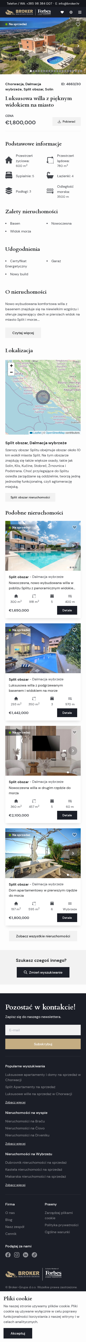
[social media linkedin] (25, 1254)
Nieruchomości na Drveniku (27, 1135)
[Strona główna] (28, 12)
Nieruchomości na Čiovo (25, 1128)
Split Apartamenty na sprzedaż (30, 1087)
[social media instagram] (16, 1254)
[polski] (71, 12)
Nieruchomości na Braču (25, 1121)
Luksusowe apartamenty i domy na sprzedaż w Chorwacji (43, 1077)
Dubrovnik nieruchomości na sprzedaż (36, 1162)
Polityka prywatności (62, 1225)
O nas (10, 1213)
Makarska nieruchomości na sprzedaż (35, 1176)
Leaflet (36, 432)
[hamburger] (79, 12)
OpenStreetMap (55, 432)
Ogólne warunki (57, 1232)
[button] (43, 397)
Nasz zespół (14, 1227)
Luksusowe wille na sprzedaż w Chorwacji (38, 1094)
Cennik (11, 1234)
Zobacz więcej (15, 1102)
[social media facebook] (8, 1254)
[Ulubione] (62, 12)
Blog (8, 1220)
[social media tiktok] (34, 1254)
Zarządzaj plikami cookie (59, 1215)
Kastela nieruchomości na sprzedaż (33, 1169)
